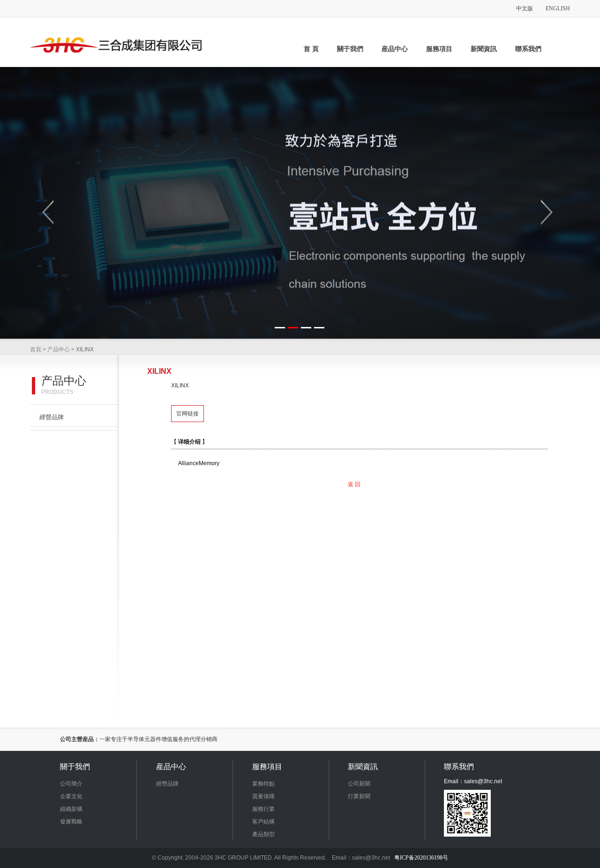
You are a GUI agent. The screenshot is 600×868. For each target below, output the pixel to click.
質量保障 (263, 796)
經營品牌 (51, 417)
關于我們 (350, 48)
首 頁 (311, 48)
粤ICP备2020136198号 (421, 857)
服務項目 (439, 48)
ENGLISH (558, 8)
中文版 (524, 8)
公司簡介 (71, 783)
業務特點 (263, 783)
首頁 (35, 349)
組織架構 (71, 809)
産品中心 (395, 48)
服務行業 (263, 809)
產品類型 (263, 834)
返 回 (354, 484)
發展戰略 (71, 821)
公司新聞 (359, 783)
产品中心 (58, 349)
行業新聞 (359, 796)
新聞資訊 (484, 48)
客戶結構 (263, 821)
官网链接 (187, 413)
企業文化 (71, 796)
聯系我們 (528, 48)
